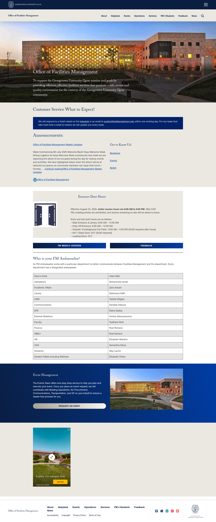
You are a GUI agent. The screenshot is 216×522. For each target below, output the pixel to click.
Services (153, 16)
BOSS (113, 168)
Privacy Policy (79, 515)
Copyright (66, 515)
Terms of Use (95, 515)
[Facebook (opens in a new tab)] (156, 511)
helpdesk (84, 121)
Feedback (183, 16)
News (194, 16)
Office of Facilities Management (23, 16)
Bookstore (115, 153)
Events (127, 16)
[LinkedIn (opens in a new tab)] (167, 511)
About (104, 16)
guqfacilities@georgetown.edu (119, 121)
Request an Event (69, 406)
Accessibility (52, 515)
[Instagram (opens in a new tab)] (172, 511)
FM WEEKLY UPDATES (69, 245)
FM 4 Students (167, 16)
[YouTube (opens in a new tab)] (177, 511)
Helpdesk (115, 16)
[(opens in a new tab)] (25, 4)
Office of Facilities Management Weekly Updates (57, 144)
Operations (139, 16)
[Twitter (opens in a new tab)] (161, 511)
